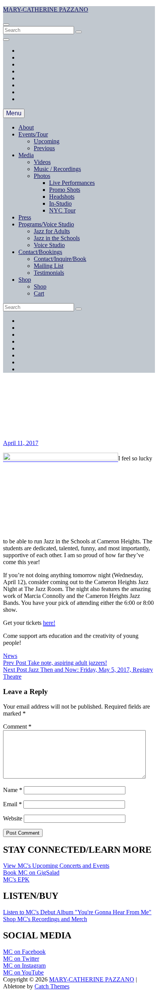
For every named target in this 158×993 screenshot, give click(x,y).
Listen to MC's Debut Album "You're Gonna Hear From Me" (77, 912)
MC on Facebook (24, 951)
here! (49, 622)
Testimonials (49, 272)
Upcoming (46, 141)
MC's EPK (16, 879)
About (26, 127)
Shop (24, 279)
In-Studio (60, 203)
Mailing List (48, 265)
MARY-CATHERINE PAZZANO (45, 9)
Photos (42, 176)
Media (26, 155)
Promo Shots (64, 189)
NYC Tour (62, 210)
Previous (44, 148)
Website (12, 818)
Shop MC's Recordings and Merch (45, 919)
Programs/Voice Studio (46, 224)
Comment (17, 726)
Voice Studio (49, 245)
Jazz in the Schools (57, 238)
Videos (42, 162)
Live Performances (72, 182)
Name (12, 790)
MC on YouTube (23, 972)
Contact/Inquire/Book (60, 259)
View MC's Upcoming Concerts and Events (56, 865)
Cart (39, 293)
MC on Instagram (24, 965)
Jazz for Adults (52, 231)
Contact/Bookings (40, 252)
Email (12, 804)
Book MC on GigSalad (31, 872)
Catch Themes (52, 986)
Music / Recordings (57, 169)
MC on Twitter (21, 958)
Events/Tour (33, 134)
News (10, 656)
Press (24, 217)
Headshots (61, 196)
